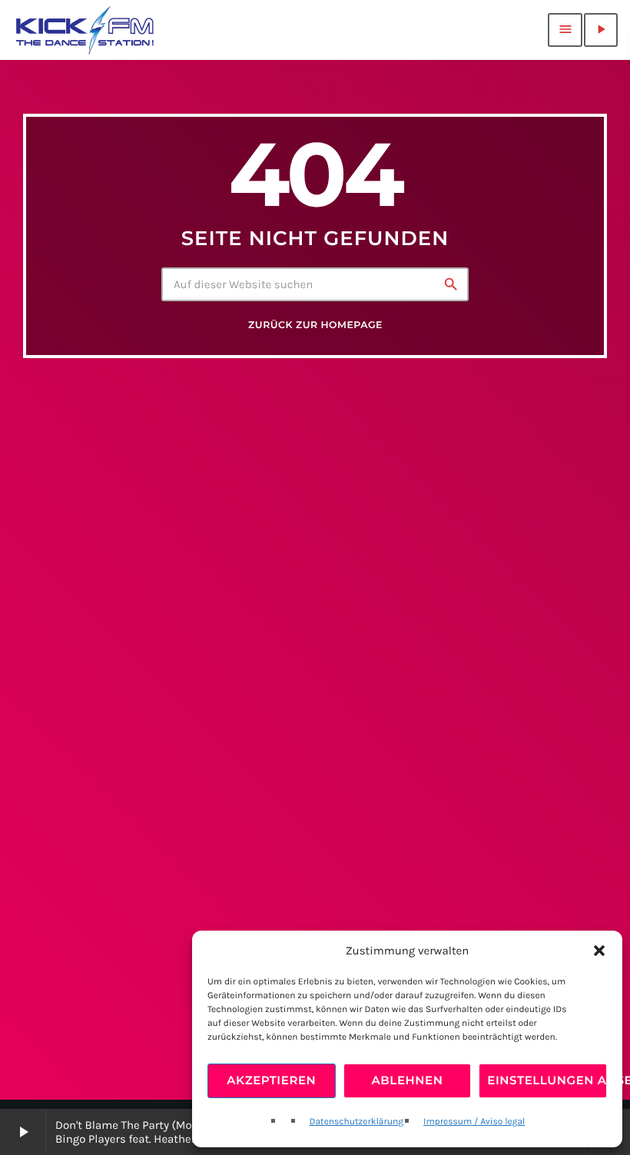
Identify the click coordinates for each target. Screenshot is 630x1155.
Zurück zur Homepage (315, 325)
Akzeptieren (271, 1080)
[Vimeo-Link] (85, 30)
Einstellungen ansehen (547, 1080)
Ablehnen (407, 1080)
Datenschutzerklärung (357, 1122)
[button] (599, 950)
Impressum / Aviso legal (474, 1122)
